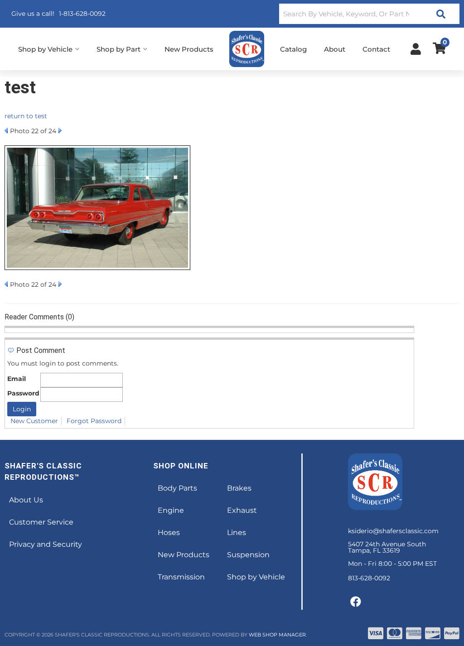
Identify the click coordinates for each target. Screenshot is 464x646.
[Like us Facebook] (355, 602)
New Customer (34, 421)
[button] (369, 14)
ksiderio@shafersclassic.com (393, 531)
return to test (26, 116)
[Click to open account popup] (415, 49)
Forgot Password (94, 421)
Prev (6, 130)
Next (60, 130)
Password (23, 393)
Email (16, 379)
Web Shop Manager (277, 635)
